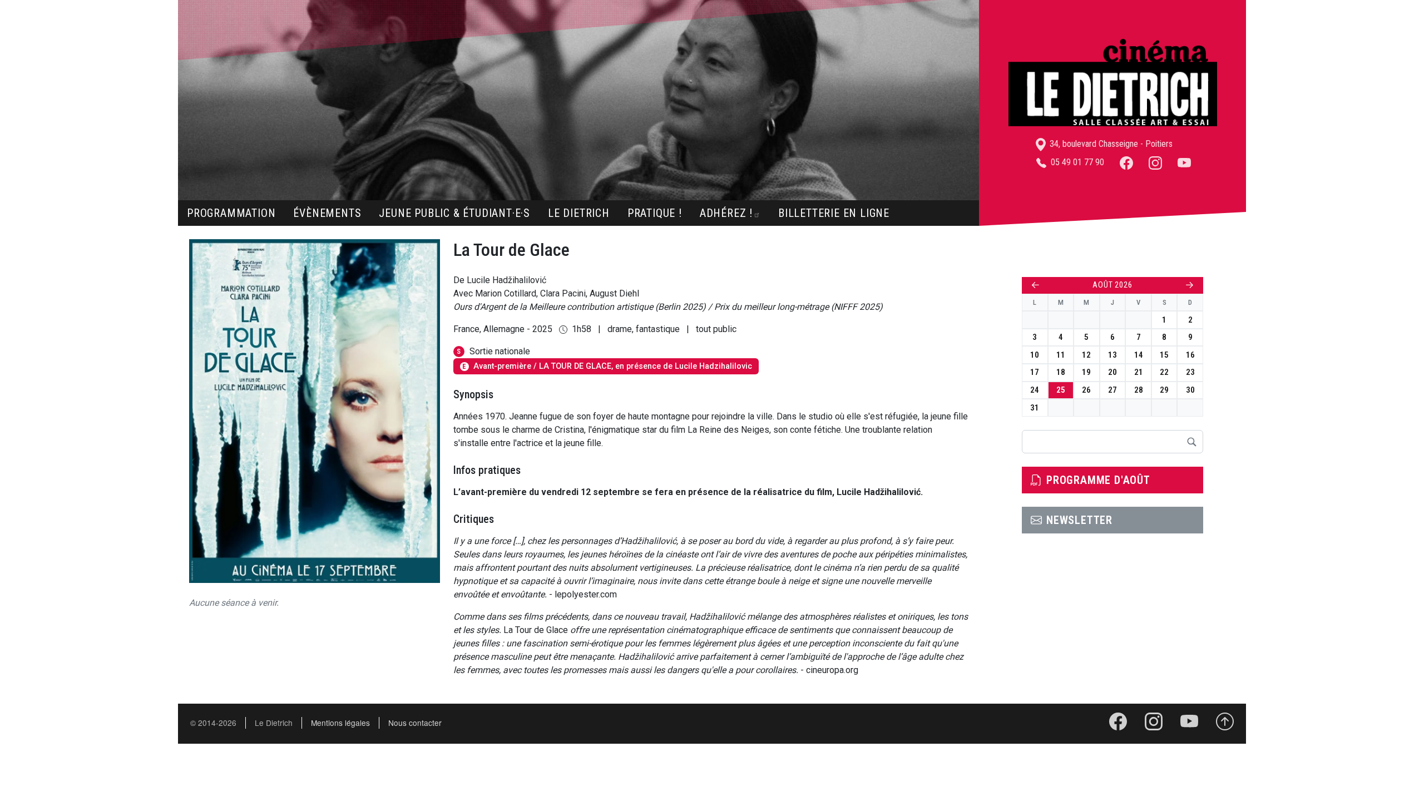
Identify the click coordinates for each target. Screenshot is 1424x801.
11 (1060, 355)
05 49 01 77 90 (1076, 162)
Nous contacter (415, 722)
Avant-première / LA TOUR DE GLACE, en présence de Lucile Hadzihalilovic (606, 366)
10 (1034, 355)
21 (1138, 372)
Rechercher (1191, 442)
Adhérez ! (726, 213)
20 (1112, 372)
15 (1164, 355)
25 (1060, 390)
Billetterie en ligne (833, 213)
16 (1190, 355)
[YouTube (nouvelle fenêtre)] (1184, 162)
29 (1164, 390)
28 (1138, 390)
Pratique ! (654, 213)
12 (1086, 355)
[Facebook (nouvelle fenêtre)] (1126, 162)
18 (1060, 372)
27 (1112, 390)
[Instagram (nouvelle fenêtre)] (1155, 162)
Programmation (231, 213)
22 (1164, 372)
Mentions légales (340, 722)
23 (1190, 372)
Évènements (327, 213)
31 (1034, 408)
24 (1034, 390)
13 (1112, 355)
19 (1086, 372)
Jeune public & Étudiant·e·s (454, 213)
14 (1138, 355)
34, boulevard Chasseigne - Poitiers (1110, 144)
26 (1086, 390)
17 (1034, 372)
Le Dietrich (579, 213)
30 (1190, 390)
